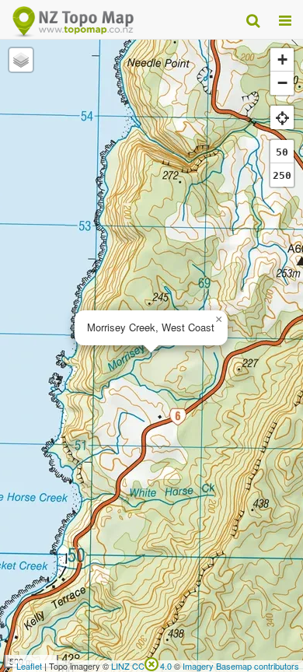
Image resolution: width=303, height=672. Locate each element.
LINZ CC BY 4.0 (141, 666)
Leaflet (29, 666)
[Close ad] (151, 662)
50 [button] (282, 152)
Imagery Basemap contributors (241, 666)
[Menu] (285, 19)
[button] (218, 319)
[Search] (252, 19)
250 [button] (282, 175)
